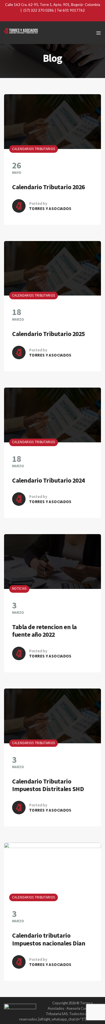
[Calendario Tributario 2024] (52, 415)
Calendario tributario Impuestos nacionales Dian (48, 939)
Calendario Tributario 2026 (48, 187)
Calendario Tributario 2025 (48, 334)
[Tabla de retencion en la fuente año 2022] (52, 561)
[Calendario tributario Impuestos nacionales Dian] (52, 870)
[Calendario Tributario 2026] (52, 121)
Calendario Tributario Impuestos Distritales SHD (48, 785)
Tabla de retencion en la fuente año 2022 (44, 630)
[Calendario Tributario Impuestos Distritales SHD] (52, 716)
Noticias (19, 588)
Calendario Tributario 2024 (48, 480)
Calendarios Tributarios (33, 149)
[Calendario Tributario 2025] (52, 268)
